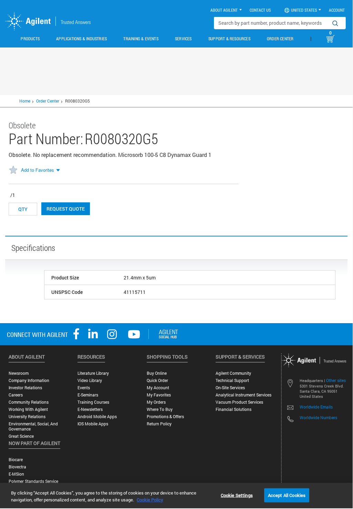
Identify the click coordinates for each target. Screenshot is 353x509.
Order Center (280, 38)
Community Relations (29, 402)
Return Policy (159, 423)
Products (30, 38)
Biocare (16, 459)
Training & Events (140, 38)
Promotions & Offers (165, 416)
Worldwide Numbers (318, 417)
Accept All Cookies (286, 495)
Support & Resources (229, 38)
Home (24, 101)
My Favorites (159, 394)
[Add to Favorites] (13, 170)
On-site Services (230, 387)
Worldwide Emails (316, 407)
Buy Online (157, 373)
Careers (16, 394)
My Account (158, 387)
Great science (21, 436)
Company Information (29, 380)
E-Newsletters (90, 409)
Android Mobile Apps (97, 416)
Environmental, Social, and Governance (33, 426)
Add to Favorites (37, 170)
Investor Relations (25, 387)
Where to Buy (160, 409)
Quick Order (157, 380)
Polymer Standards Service (33, 481)
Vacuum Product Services (239, 402)
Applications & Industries (81, 38)
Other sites (336, 380)
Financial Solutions (233, 409)
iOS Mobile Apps (92, 423)
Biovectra (17, 466)
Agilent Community (233, 373)
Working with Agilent (28, 409)
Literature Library (93, 373)
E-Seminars (87, 394)
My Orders (156, 402)
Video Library (89, 380)
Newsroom (19, 373)
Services (183, 38)
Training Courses (93, 402)
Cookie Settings (237, 495)
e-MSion (16, 474)
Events (83, 387)
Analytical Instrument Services (243, 394)
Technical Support (232, 380)
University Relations (27, 416)
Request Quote (65, 208)
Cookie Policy (150, 500)
